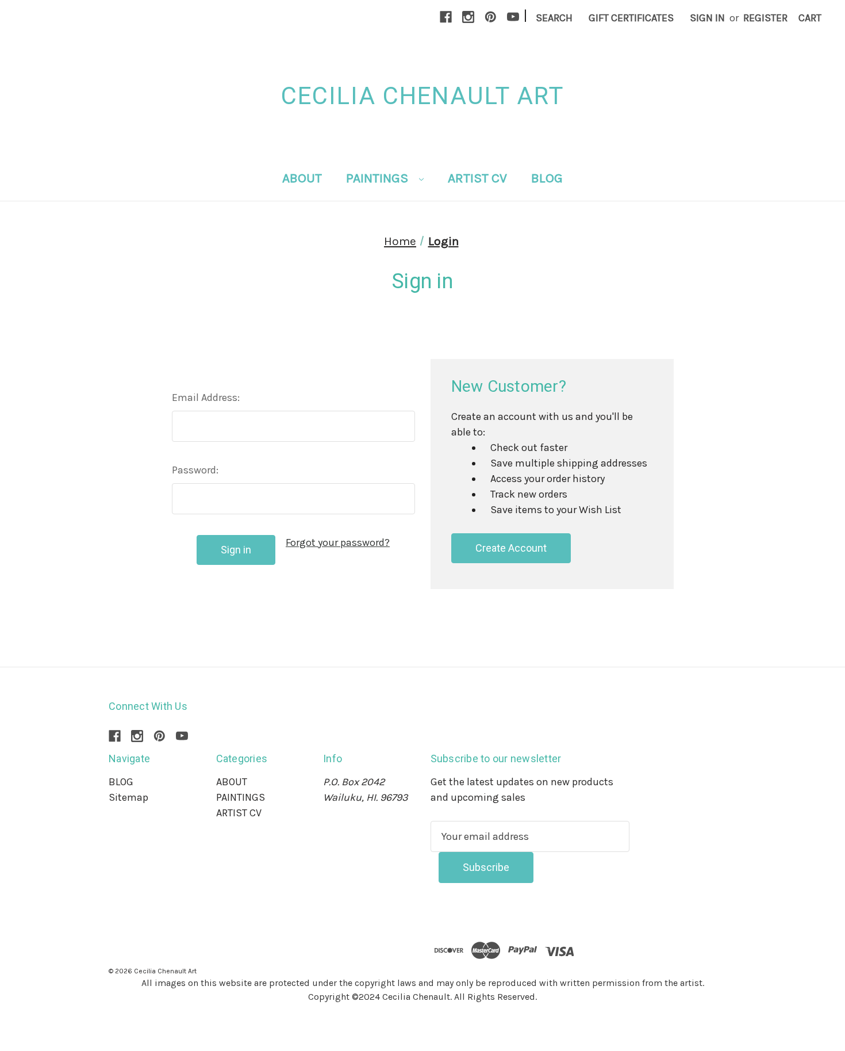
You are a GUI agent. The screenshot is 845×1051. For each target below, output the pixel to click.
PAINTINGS (378, 178)
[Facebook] (446, 17)
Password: (195, 470)
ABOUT (302, 178)
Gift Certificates (631, 18)
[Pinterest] (491, 17)
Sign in (707, 18)
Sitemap (128, 797)
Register (765, 18)
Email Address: (206, 397)
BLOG (547, 178)
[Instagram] (468, 17)
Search (554, 18)
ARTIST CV (477, 178)
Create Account (511, 548)
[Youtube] (513, 17)
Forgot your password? (338, 542)
